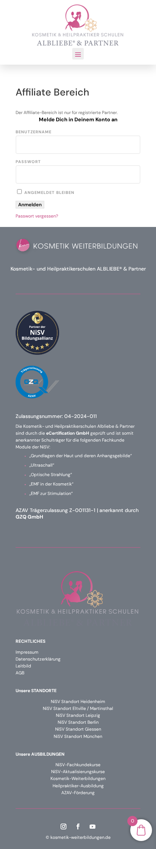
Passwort (28, 161)
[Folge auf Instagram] (63, 826)
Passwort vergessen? (37, 216)
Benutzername (34, 131)
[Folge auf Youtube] (92, 826)
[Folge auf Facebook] (78, 826)
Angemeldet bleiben (48, 192)
